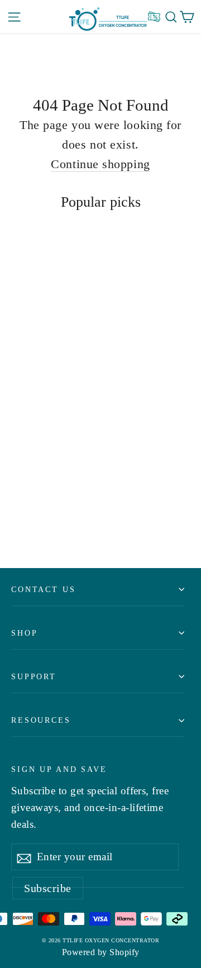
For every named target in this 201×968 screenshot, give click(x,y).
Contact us (43, 589)
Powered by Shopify (101, 952)
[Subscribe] (24, 856)
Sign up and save (59, 769)
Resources (41, 720)
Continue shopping (100, 164)
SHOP (24, 632)
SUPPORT (33, 676)
